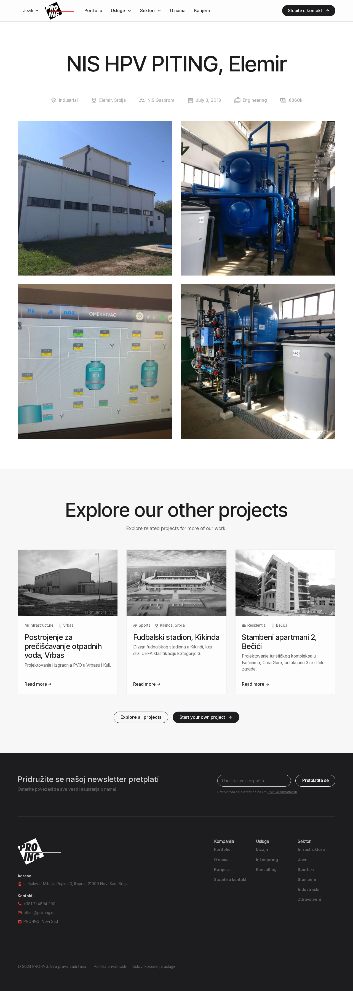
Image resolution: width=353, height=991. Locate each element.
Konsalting (266, 869)
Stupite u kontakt (230, 879)
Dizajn (262, 849)
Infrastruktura (311, 849)
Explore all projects (141, 717)
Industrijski (308, 889)
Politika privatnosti (110, 966)
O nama (178, 10)
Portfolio (93, 10)
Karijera (202, 10)
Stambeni (307, 879)
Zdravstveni (309, 899)
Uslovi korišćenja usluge (153, 966)
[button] (31, 11)
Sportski (306, 869)
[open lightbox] (95, 198)
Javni (303, 860)
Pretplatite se (315, 780)
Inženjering (267, 860)
